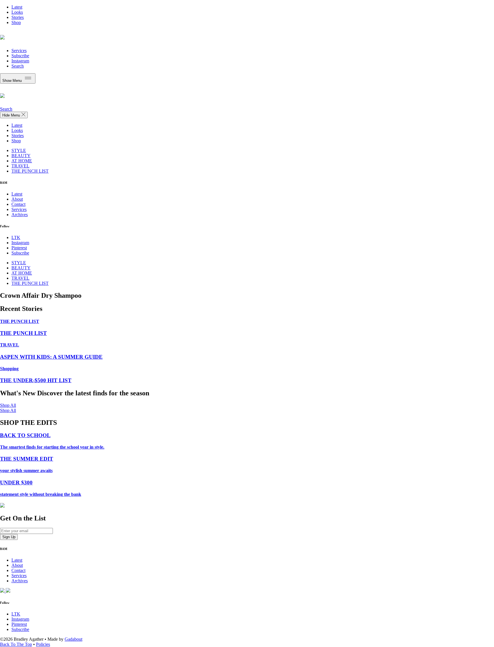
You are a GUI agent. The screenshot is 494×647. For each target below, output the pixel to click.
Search (17, 66)
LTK (15, 237)
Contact (18, 204)
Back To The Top (16, 644)
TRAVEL (20, 165)
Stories (17, 17)
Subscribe (20, 55)
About (17, 199)
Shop (16, 22)
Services (19, 50)
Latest (16, 7)
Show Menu (12, 80)
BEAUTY (21, 155)
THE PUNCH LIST (30, 171)
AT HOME (21, 160)
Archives (19, 214)
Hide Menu (11, 115)
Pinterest (19, 247)
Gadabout (73, 639)
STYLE (18, 150)
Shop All (8, 405)
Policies (43, 644)
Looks (17, 12)
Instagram (20, 60)
